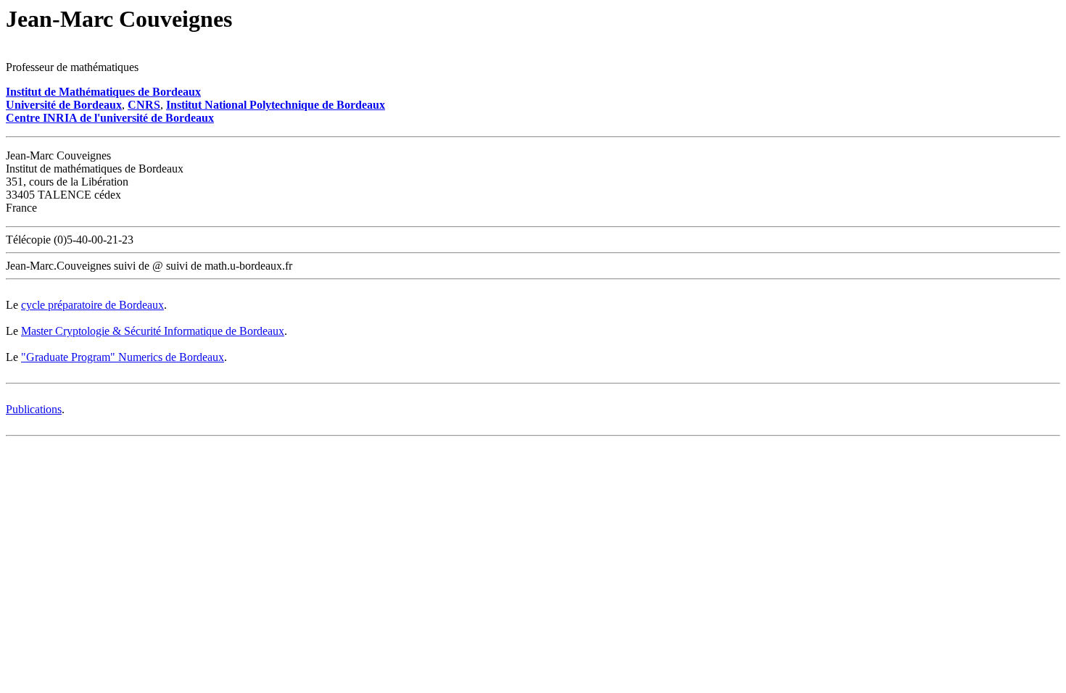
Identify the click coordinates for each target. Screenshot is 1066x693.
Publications (34, 409)
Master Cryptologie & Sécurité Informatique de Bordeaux (152, 331)
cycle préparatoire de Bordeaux (92, 305)
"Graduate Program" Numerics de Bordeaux (122, 357)
